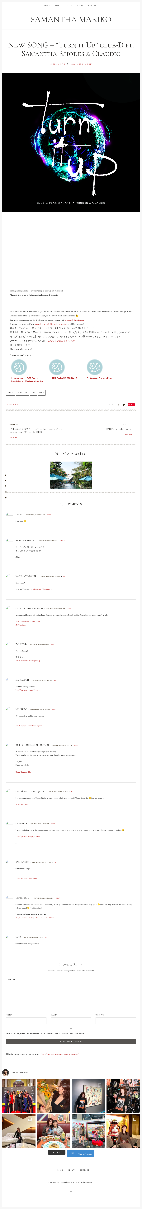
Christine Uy (23, 897)
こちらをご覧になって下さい (62, 340)
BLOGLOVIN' (27, 918)
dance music (22, 393)
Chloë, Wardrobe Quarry (30, 791)
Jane (18, 937)
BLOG (18, 918)
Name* (9, 1015)
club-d (10, 393)
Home (47, 6)
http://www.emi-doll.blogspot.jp (28, 661)
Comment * (11, 980)
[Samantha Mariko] (71, 19)
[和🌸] (123, 1131)
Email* (54, 1015)
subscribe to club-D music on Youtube (51, 324)
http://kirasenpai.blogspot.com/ (41, 589)
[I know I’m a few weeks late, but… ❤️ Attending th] (19, 1096)
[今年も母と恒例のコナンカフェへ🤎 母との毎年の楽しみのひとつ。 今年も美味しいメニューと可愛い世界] (53, 1131)
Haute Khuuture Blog (23, 772)
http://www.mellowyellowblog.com (29, 726)
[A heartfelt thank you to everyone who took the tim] (53, 1096)
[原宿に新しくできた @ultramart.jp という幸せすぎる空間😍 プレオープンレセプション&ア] (123, 1096)
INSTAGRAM (21, 625)
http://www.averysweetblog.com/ (28, 690)
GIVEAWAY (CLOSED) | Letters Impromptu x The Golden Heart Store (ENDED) (35, 431)
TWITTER (38, 918)
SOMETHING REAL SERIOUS (28, 621)
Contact (93, 6)
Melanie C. (21, 709)
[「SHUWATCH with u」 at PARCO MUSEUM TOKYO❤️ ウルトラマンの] (88, 1096)
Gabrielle (21, 823)
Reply (49, 515)
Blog (69, 6)
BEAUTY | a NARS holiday (119, 429)
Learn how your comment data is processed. (60, 1054)
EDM (33, 393)
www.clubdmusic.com (74, 320)
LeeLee (19, 514)
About (58, 6)
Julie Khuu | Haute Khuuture (32, 745)
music (41, 393)
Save (132, 405)
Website (100, 1015)
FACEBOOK (49, 918)
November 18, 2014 (81, 64)
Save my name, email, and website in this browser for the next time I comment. (46, 1034)
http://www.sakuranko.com (26, 878)
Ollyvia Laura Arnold (29, 608)
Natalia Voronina (26, 576)
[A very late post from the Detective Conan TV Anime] (88, 1131)
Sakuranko (22, 862)
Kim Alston (22, 680)
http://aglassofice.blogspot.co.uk (28, 836)
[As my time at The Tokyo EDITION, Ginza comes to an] (19, 1131)
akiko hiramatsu (26, 540)
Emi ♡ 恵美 (21, 644)
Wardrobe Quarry (22, 804)
